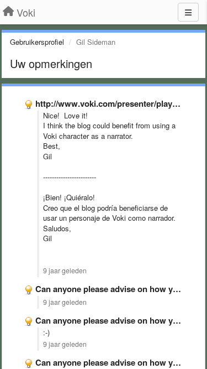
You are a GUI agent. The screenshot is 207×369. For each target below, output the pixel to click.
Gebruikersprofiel (37, 42)
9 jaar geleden (65, 271)
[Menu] (188, 12)
